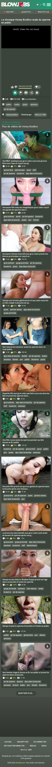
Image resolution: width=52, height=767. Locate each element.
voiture (15, 685)
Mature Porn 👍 (43, 12)
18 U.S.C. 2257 (26, 750)
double (24, 356)
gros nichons (9, 216)
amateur (34, 105)
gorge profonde (22, 263)
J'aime (12, 87)
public (8, 105)
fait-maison (31, 589)
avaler (17, 105)
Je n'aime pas (15, 87)
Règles (33, 746)
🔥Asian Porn (26, 12)
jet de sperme (9, 109)
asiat (29, 170)
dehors (42, 635)
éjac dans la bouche (34, 173)
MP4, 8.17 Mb (40, 115)
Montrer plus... (26, 693)
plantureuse (20, 170)
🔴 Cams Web (8, 12)
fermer (36, 220)
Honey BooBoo (12, 115)
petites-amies (16, 310)
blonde (15, 359)
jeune (25, 105)
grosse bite (8, 170)
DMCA (44, 746)
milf (34, 170)
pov (30, 220)
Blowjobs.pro (20, 763)
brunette (20, 173)
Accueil (8, 742)
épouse (20, 682)
